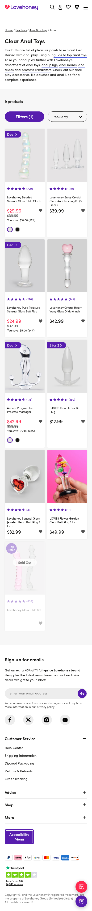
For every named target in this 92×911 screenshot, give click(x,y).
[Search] (52, 7)
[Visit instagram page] (47, 720)
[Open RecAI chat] (81, 887)
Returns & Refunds (19, 771)
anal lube (64, 74)
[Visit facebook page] (10, 720)
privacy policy (45, 707)
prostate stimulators (36, 69)
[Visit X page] (28, 720)
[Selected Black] (17, 229)
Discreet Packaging (19, 763)
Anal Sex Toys (38, 30)
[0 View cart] (76, 7)
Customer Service (20, 738)
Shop (9, 804)
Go (82, 693)
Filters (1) (24, 116)
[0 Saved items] (68, 7)
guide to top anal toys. (70, 55)
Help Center (14, 747)
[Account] (60, 7)
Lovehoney (46, 18)
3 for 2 (54, 345)
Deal (10, 134)
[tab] (46, 758)
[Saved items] (40, 210)
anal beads (68, 65)
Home (9, 30)
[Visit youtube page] (65, 720)
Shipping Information (21, 755)
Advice (10, 792)
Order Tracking (16, 779)
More (9, 817)
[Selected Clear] (10, 229)
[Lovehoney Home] (21, 7)
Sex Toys (21, 30)
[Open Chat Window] (81, 901)
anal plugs (50, 65)
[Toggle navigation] (86, 7)
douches (42, 74)
